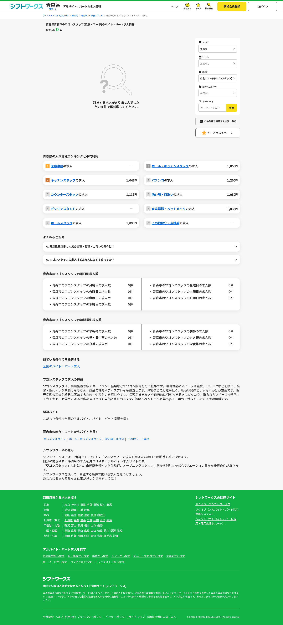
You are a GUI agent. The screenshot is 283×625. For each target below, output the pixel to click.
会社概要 (48, 617)
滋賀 (87, 515)
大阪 (67, 515)
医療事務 (57, 166)
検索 (231, 107)
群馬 (109, 504)
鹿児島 (108, 536)
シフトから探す (120, 556)
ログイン (262, 6)
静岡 (73, 510)
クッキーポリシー (116, 617)
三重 (80, 510)
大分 (93, 536)
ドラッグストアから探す (110, 562)
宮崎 (100, 536)
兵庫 (73, 515)
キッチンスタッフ (63, 180)
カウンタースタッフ (64, 194)
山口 (93, 530)
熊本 (87, 536)
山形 (102, 520)
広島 (87, 530)
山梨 (93, 525)
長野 (100, 525)
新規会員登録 (232, 6)
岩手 (83, 520)
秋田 (96, 520)
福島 (109, 520)
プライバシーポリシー (90, 617)
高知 (119, 530)
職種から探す (100, 556)
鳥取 (67, 530)
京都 (80, 515)
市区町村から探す (53, 556)
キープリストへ (217, 133)
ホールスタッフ (61, 223)
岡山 (80, 530)
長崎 (80, 536)
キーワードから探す (55, 562)
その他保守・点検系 (165, 223)
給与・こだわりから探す (148, 556)
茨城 (96, 504)
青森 (76, 520)
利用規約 (70, 617)
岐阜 (87, 510)
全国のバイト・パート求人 (61, 366)
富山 (73, 525)
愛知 (67, 510)
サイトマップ (137, 617)
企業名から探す (175, 556)
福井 (87, 525)
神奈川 (75, 504)
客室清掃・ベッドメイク (169, 208)
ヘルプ (174, 6)
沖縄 (115, 536)
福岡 (67, 536)
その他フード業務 (138, 439)
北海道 (68, 520)
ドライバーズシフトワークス (212, 504)
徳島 (100, 530)
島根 (73, 530)
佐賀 (73, 536)
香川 (106, 530)
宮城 (89, 520)
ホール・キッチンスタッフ (170, 166)
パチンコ (158, 180)
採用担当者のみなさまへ (161, 617)
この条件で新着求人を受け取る (220, 121)
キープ (198, 8)
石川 (80, 525)
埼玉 (83, 504)
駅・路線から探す (78, 556)
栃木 (102, 504)
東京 (67, 504)
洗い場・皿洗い (162, 194)
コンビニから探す (81, 562)
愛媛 (113, 530)
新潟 (67, 525)
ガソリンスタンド (63, 208)
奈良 (93, 515)
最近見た (187, 8)
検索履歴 (209, 8)
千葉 (89, 504)
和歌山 (101, 515)
